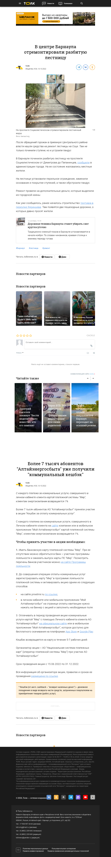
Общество (29, 69)
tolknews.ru (27, 811)
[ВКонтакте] (85, 67)
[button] (60, 78)
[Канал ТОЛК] (62, 257)
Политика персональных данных (35, 849)
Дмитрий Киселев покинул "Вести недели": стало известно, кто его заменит (29, 417)
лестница (33, 248)
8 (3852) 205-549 (26, 834)
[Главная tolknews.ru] (29, 3)
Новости (50, 3)
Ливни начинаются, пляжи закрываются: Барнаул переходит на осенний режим (86, 415)
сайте (55, 525)
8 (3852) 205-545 (26, 831)
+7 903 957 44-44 (26, 824)
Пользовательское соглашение (64, 849)
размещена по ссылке (44, 676)
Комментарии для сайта (83, 374)
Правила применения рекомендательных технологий (68, 851)
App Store (71, 631)
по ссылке (51, 594)
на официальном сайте (53, 623)
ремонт (46, 248)
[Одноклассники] (92, 67)
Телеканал (68, 3)
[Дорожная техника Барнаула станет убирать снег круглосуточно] (20, 230)
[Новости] (46, 257)
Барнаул (20, 248)
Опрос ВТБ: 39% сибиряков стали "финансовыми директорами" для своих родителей (57, 415)
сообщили (83, 162)
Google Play (86, 631)
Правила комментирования (33, 851)
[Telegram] (78, 67)
